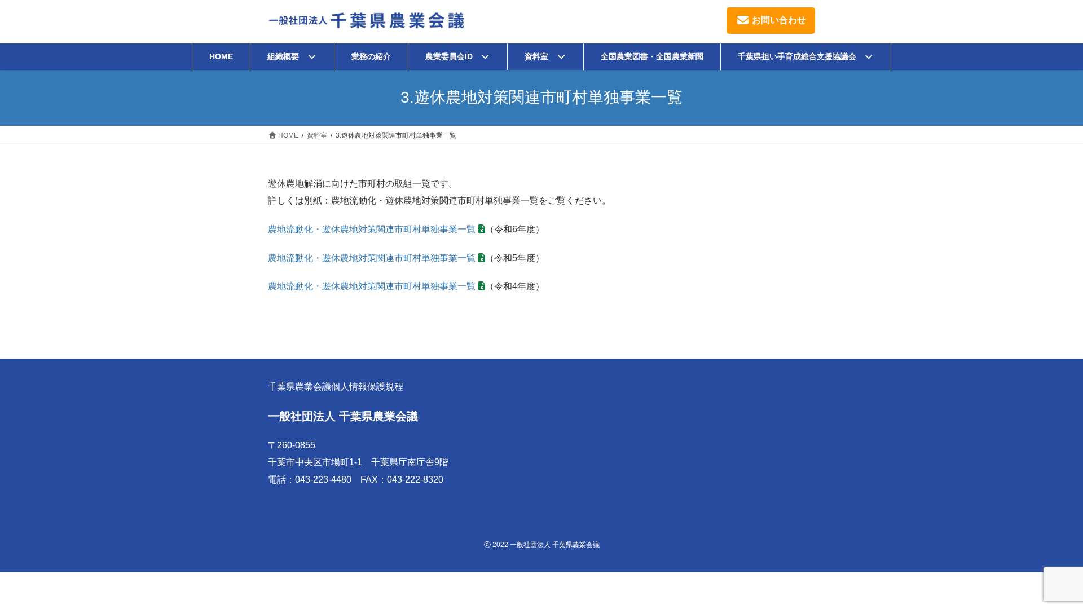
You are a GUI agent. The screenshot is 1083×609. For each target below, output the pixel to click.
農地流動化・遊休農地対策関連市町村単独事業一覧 (372, 229)
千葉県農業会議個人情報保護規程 (335, 386)
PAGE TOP (1048, 581)
